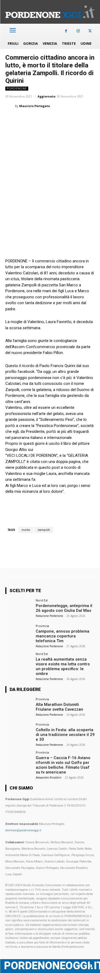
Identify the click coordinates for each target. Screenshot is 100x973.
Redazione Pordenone (49, 616)
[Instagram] (78, 31)
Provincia (42, 625)
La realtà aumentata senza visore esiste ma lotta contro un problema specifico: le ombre (63, 666)
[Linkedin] (47, 119)
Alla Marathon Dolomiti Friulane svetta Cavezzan (59, 707)
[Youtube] (90, 966)
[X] (90, 31)
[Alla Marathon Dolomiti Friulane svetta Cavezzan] (18, 708)
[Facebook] (66, 31)
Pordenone (17, 88)
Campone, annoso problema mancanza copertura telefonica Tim (62, 636)
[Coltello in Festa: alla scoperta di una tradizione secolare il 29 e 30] (18, 733)
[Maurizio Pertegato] (10, 106)
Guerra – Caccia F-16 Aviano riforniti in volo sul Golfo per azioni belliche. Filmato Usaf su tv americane (63, 765)
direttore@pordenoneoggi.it (23, 830)
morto (26, 530)
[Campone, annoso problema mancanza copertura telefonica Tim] (18, 634)
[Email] (59, 119)
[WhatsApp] (35, 119)
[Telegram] (84, 119)
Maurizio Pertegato (34, 106)
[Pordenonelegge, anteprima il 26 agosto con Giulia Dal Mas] (18, 609)
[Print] (72, 119)
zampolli (44, 530)
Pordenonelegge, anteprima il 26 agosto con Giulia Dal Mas (64, 608)
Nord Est (42, 600)
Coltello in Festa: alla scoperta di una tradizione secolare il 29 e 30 (65, 734)
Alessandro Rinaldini (48, 777)
